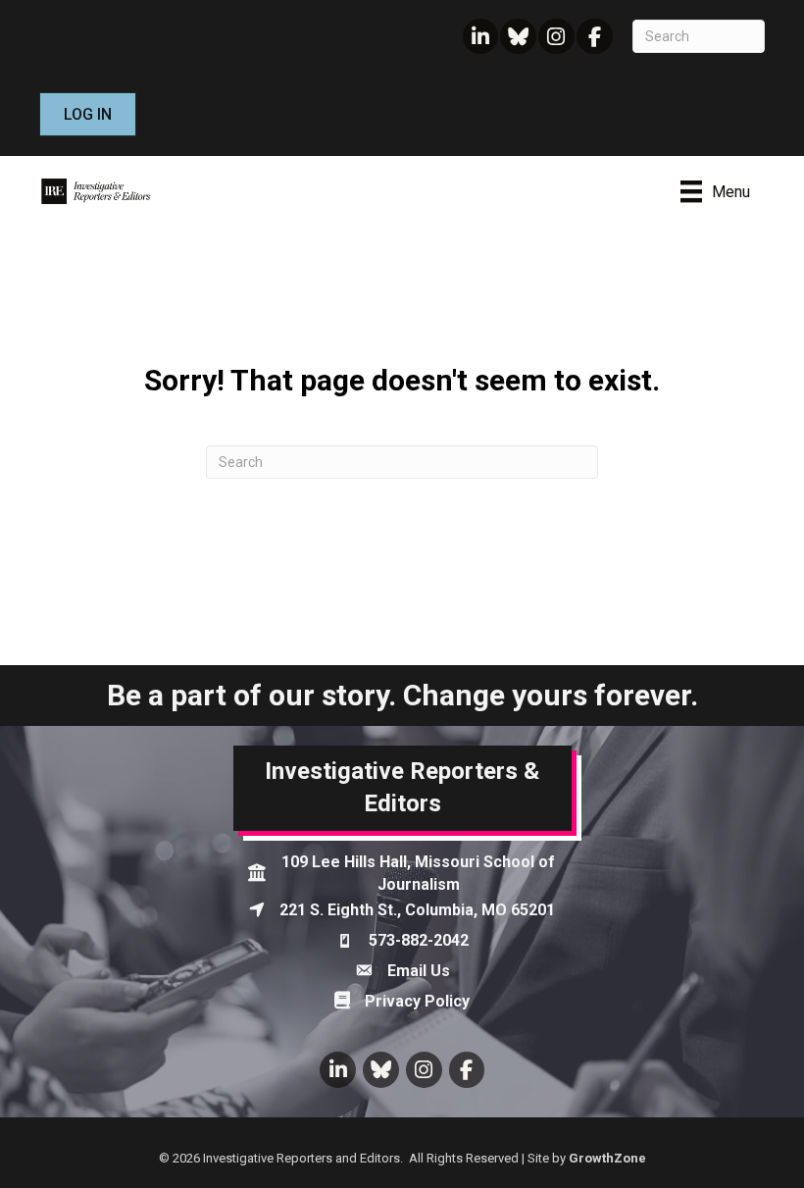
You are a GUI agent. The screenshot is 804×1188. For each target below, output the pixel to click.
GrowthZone (607, 1158)
